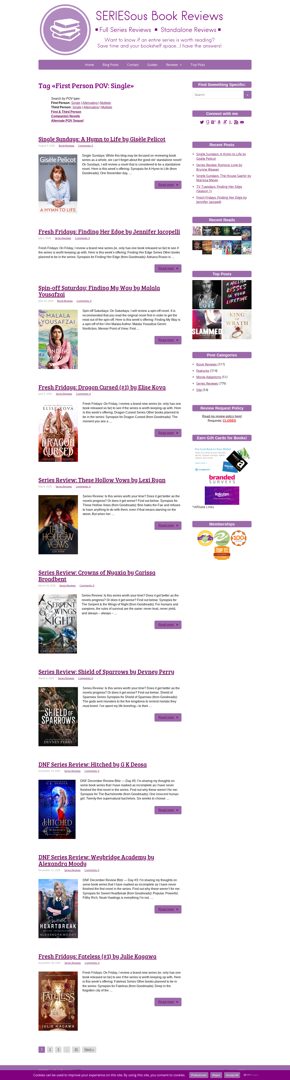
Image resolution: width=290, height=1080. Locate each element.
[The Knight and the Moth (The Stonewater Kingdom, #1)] (207, 231)
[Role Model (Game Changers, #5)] (227, 247)
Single (75, 103)
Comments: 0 (85, 145)
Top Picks (198, 65)
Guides (152, 65)
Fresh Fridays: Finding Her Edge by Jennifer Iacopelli (109, 231)
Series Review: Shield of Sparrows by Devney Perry (106, 671)
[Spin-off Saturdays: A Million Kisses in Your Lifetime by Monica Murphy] (237, 294)
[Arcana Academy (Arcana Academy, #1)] (217, 230)
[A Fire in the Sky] (197, 245)
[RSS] (236, 122)
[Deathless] (227, 231)
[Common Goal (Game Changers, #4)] (247, 247)
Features (202, 370)
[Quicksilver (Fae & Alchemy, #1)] (237, 231)
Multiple (105, 103)
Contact (133, 65)
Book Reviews (66, 145)
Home (89, 65)
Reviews (172, 65)
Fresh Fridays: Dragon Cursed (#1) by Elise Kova (102, 387)
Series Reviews (63, 238)
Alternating (90, 103)
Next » (89, 1049)
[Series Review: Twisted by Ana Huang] (207, 294)
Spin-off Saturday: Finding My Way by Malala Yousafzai (99, 291)
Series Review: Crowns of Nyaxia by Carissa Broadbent (96, 575)
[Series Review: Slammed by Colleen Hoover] (207, 324)
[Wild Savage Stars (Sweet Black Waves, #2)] (236, 247)
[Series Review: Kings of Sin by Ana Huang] (237, 324)
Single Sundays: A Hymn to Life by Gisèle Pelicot (102, 139)
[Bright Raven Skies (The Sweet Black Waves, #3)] (207, 247)
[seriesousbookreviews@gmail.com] (241, 122)
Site (199, 390)
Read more (166, 184)
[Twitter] (201, 122)
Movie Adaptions (208, 377)
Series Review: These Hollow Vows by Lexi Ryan (102, 480)
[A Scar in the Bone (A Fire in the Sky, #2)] (247, 233)
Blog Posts (111, 65)
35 (76, 1049)
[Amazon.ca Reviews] (224, 122)
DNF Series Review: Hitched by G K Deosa (92, 764)
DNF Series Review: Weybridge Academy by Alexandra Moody (96, 860)
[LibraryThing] (230, 122)
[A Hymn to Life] (217, 245)
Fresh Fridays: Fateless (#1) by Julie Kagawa (97, 956)
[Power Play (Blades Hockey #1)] (197, 231)
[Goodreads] (207, 122)
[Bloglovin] (213, 122)
